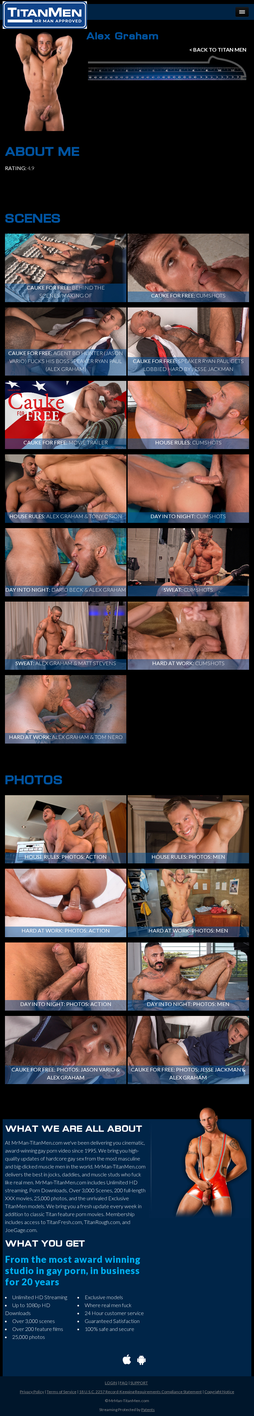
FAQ (124, 1382)
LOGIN (111, 1382)
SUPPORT (139, 1382)
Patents (148, 1409)
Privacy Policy (32, 1391)
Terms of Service (61, 1391)
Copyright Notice (219, 1391)
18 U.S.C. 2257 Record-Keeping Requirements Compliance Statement (140, 1391)
